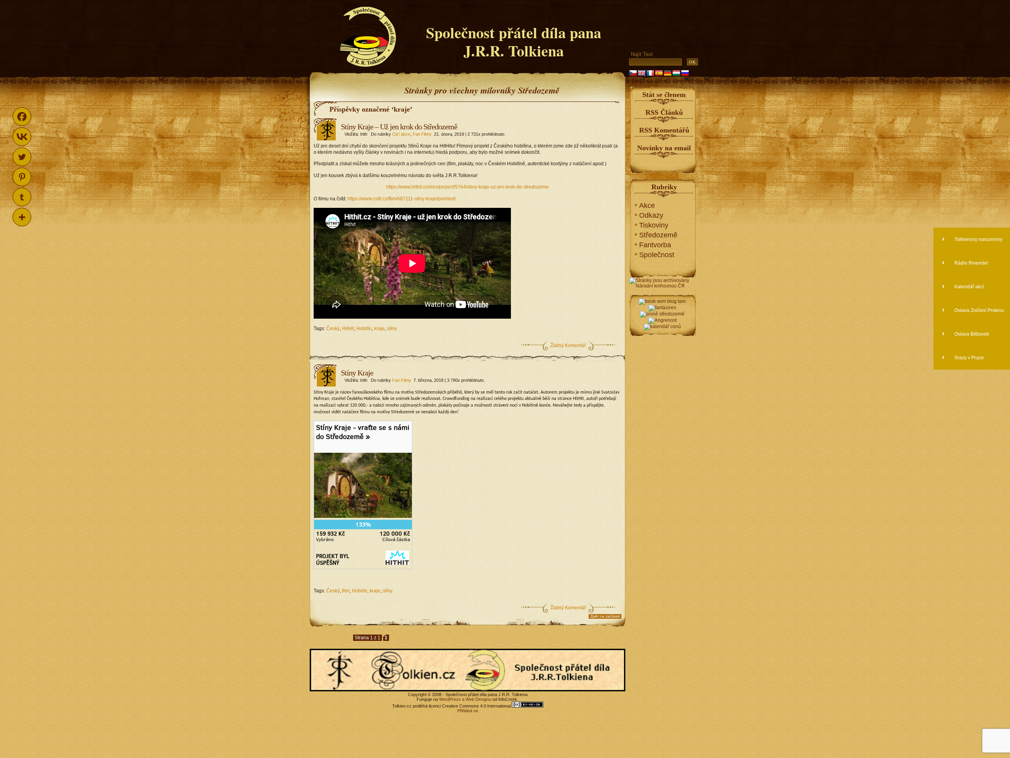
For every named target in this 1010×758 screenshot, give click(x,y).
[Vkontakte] (22, 136)
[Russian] (685, 73)
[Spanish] (659, 73)
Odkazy (651, 215)
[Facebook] (22, 116)
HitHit (348, 328)
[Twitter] (22, 156)
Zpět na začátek (605, 616)
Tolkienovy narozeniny (978, 239)
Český (333, 328)
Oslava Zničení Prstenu (978, 310)
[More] (22, 217)
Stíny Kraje (357, 372)
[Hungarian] (676, 73)
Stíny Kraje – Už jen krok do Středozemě (399, 126)
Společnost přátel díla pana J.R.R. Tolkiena (513, 42)
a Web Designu (476, 699)
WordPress (450, 699)
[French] (650, 73)
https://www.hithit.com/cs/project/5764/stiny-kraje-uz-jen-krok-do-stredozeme (467, 187)
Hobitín (364, 328)
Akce (647, 205)
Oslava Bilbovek (971, 334)
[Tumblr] (22, 197)
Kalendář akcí (968, 286)
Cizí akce (401, 134)
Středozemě (658, 235)
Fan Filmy (422, 134)
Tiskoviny (653, 225)
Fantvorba (655, 245)
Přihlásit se (467, 710)
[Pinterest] (22, 177)
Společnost (656, 255)
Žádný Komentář (568, 345)
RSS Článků (664, 112)
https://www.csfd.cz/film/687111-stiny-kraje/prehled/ (402, 199)
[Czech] (633, 73)
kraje (379, 328)
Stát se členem (664, 95)
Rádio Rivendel (970, 263)
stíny (392, 328)
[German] (667, 73)
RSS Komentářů (664, 130)
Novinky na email (664, 148)
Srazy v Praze (968, 357)
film (346, 591)
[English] (641, 73)
